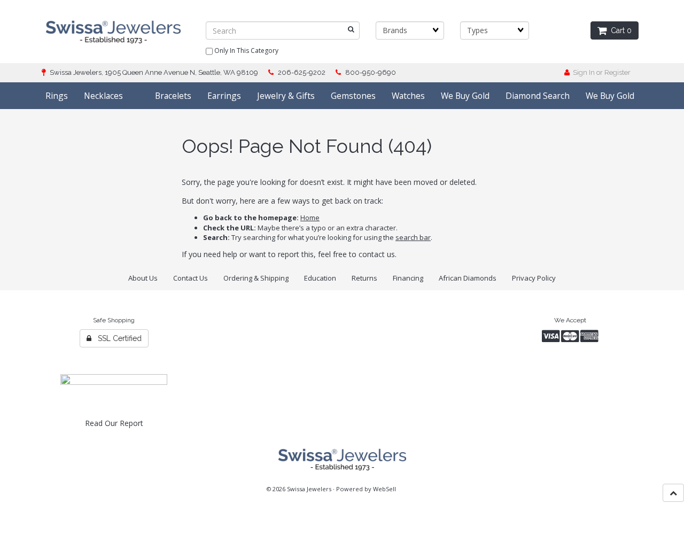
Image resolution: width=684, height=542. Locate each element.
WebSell (384, 489)
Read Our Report (114, 423)
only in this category (245, 50)
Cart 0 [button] (619, 30)
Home (310, 217)
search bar (413, 237)
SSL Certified (116, 338)
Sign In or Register (600, 72)
